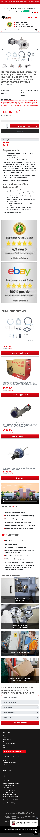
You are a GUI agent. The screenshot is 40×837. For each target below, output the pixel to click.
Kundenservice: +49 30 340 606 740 (20, 6)
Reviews (6, 142)
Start (4, 736)
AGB (4, 741)
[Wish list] (26, 12)
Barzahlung (6, 766)
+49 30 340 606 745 (10, 794)
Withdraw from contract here (14, 752)
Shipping (10, 118)
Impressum (6, 747)
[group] (20, 411)
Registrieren (6, 776)
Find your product (20, 723)
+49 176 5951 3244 (29, 8)
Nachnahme (6, 764)
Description (7, 140)
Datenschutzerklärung (9, 743)
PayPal (4, 760)
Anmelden (5, 774)
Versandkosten (7, 739)
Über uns (5, 737)
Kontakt (5, 745)
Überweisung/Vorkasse (9, 762)
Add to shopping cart (24, 126)
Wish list (20, 131)
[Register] (32, 12)
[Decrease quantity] (7, 127)
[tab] (20, 139)
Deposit (5, 145)
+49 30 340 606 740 (10, 791)
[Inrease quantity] (7, 125)
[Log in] (29, 12)
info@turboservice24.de (13, 8)
